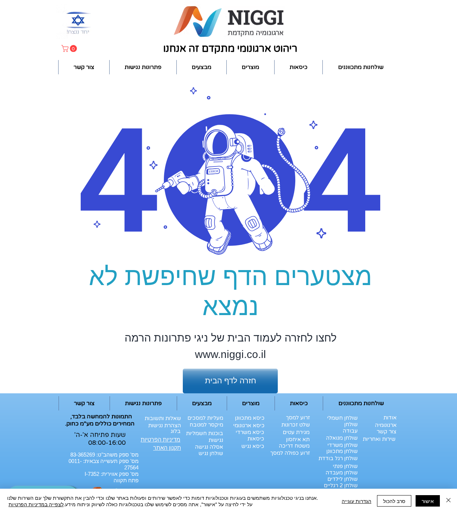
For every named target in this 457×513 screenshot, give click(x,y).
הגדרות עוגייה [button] (356, 500)
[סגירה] (448, 500)
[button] (70, 48)
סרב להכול (394, 500)
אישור (428, 500)
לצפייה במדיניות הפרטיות (36, 504)
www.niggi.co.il (230, 354)
